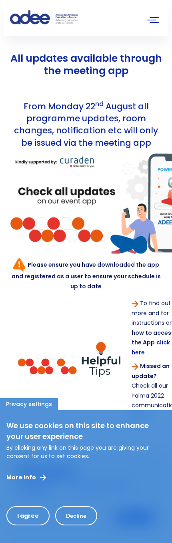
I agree (28, 516)
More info (21, 477)
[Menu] (153, 21)
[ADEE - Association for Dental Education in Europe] (70, 18)
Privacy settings (29, 404)
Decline (76, 516)
